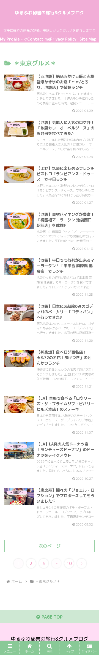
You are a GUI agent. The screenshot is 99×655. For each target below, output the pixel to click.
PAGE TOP (51, 617)
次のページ (49, 546)
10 (69, 563)
